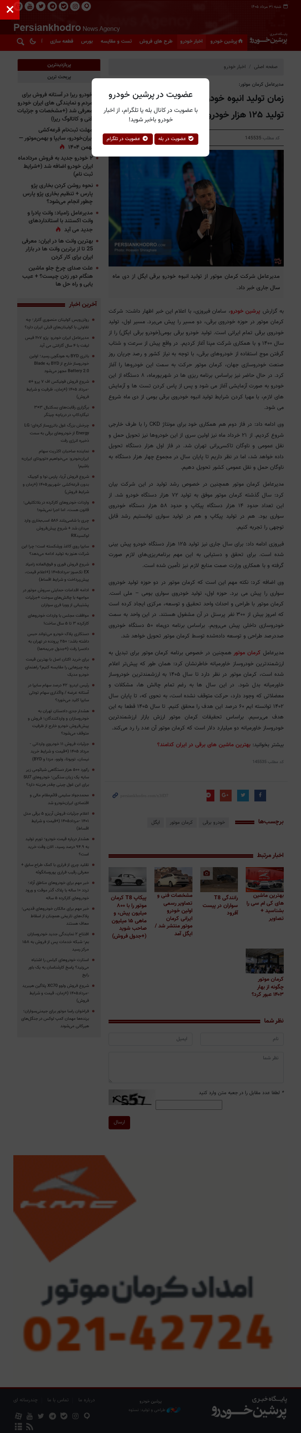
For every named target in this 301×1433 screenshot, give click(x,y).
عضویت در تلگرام (124, 139)
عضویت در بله (173, 139)
